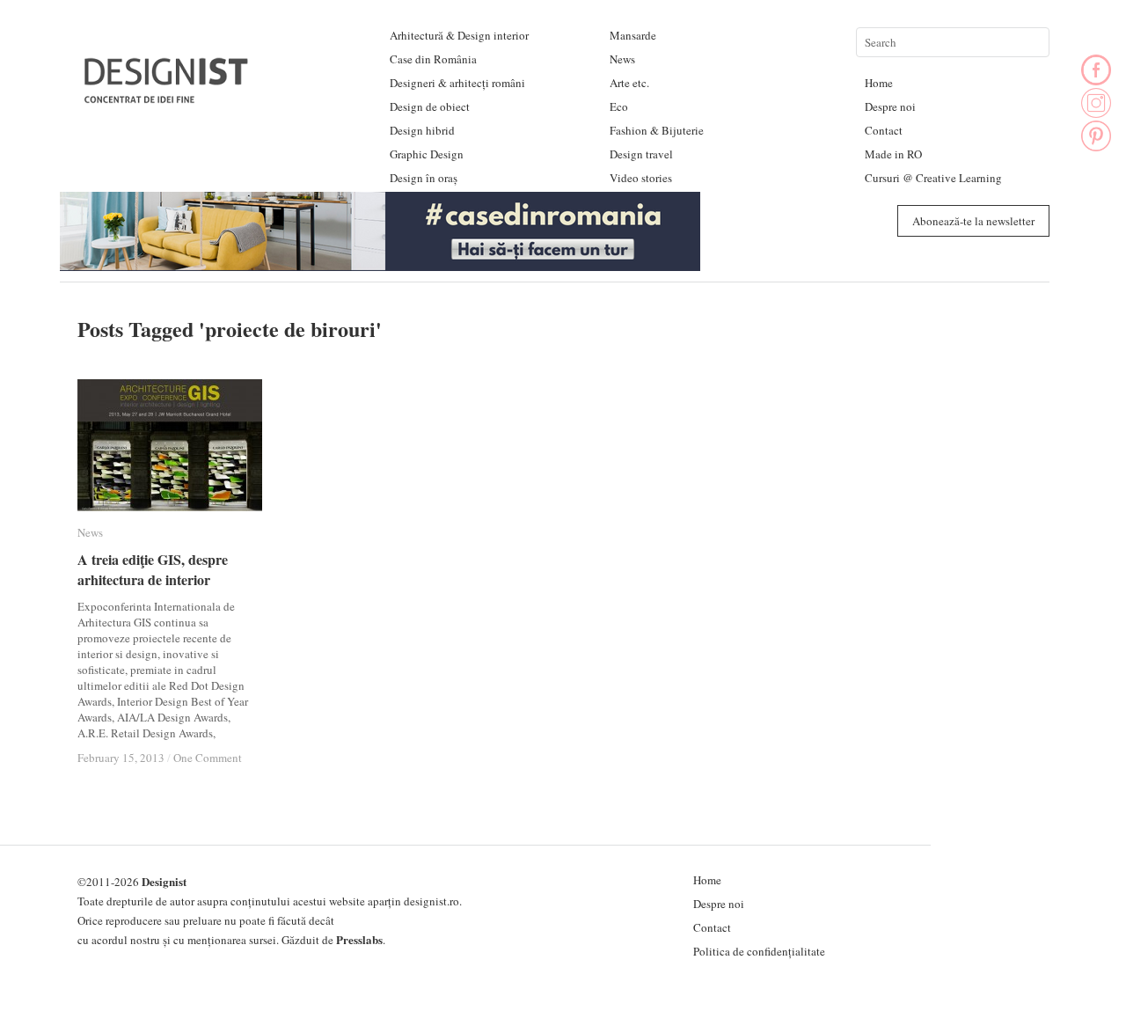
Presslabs (359, 939)
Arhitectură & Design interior (459, 35)
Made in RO (893, 154)
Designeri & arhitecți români (457, 83)
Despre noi (890, 106)
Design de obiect (430, 106)
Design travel (641, 154)
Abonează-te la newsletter (973, 221)
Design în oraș (423, 178)
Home (879, 83)
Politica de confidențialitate (759, 951)
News (622, 59)
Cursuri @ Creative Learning (933, 178)
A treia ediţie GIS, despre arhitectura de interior (152, 569)
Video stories (641, 178)
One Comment (207, 758)
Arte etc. (629, 83)
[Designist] (167, 96)
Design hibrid (422, 130)
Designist (164, 881)
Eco (619, 106)
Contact (884, 130)
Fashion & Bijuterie (657, 130)
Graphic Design (427, 154)
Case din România (433, 59)
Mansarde (633, 35)
